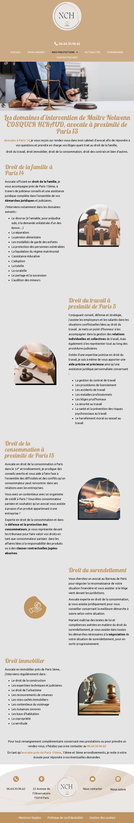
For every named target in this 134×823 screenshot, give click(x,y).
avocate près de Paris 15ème (41, 752)
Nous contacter (92, 788)
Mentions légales (30, 817)
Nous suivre (118, 789)
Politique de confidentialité (65, 817)
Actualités (92, 52)
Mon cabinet (36, 52)
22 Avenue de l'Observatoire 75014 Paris (41, 793)
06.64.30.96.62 (96, 746)
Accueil (16, 52)
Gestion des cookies (102, 817)
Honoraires (115, 52)
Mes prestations (63, 52)
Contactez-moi (67, 57)
